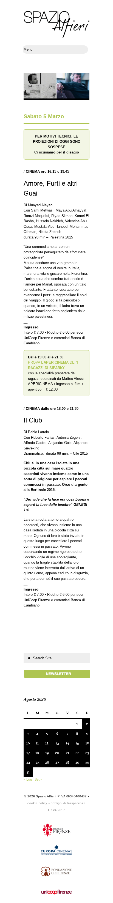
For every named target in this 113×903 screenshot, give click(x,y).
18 (37, 753)
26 (47, 762)
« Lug (28, 779)
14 (67, 743)
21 (67, 753)
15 (77, 743)
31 (28, 772)
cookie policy (37, 803)
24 (28, 762)
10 (28, 743)
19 (47, 753)
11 (37, 743)
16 (87, 743)
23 (87, 753)
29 (77, 762)
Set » (38, 779)
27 (57, 762)
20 (57, 753)
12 (47, 743)
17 (28, 753)
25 (37, 762)
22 (77, 753)
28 (67, 762)
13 (57, 743)
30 (87, 762)
